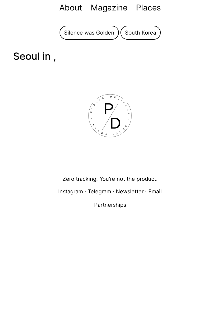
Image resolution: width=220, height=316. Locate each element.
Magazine (109, 7)
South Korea (140, 32)
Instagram (70, 191)
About (70, 7)
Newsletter (130, 191)
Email (155, 191)
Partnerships (110, 205)
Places (148, 7)
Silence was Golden (89, 32)
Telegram (99, 191)
